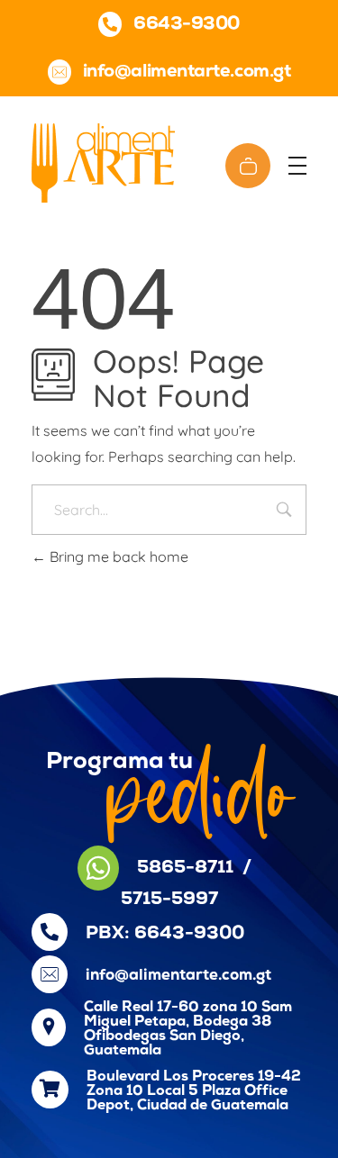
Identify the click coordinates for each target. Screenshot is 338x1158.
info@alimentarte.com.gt (178, 975)
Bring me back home (117, 556)
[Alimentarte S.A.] (103, 163)
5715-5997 (169, 900)
